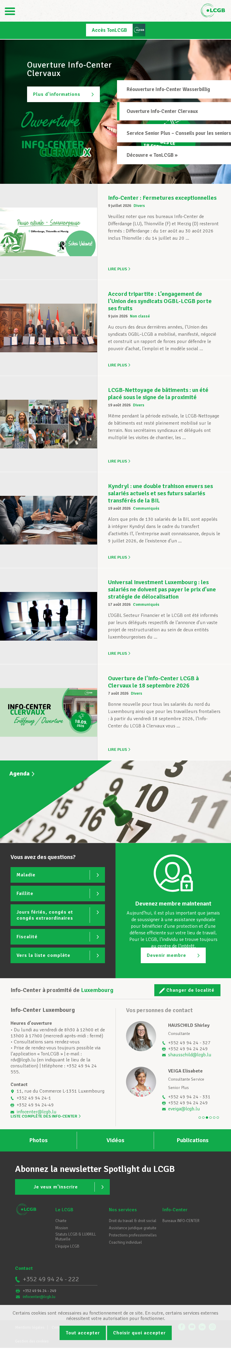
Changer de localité (190, 990)
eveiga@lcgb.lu (184, 1109)
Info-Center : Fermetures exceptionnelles (162, 198)
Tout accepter (83, 1333)
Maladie (26, 875)
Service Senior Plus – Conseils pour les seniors (179, 133)
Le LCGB (64, 1210)
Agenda (19, 773)
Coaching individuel (125, 1242)
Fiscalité (27, 937)
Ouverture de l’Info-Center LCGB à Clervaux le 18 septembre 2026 (153, 682)
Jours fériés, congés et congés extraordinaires (45, 915)
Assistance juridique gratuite (132, 1228)
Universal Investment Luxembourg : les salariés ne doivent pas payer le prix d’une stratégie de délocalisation (162, 589)
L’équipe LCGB (67, 1246)
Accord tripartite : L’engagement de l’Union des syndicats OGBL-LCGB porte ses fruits (160, 301)
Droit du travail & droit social (132, 1220)
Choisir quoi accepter (139, 1333)
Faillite (25, 893)
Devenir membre (166, 955)
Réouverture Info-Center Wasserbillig (168, 89)
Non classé (140, 316)
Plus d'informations (56, 94)
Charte (60, 1220)
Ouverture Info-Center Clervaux (162, 111)
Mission (61, 1228)
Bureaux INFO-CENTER (180, 1220)
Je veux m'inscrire (56, 1187)
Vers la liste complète (43, 955)
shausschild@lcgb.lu (189, 1055)
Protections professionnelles (133, 1235)
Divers (139, 205)
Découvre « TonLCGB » (152, 155)
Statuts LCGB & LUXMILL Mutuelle (75, 1237)
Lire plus (117, 269)
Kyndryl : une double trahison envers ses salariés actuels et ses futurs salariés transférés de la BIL (160, 493)
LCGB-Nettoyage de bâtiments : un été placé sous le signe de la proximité (158, 393)
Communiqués (146, 508)
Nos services (123, 1210)
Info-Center (174, 1210)
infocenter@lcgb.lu (37, 1112)
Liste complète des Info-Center (44, 1116)
